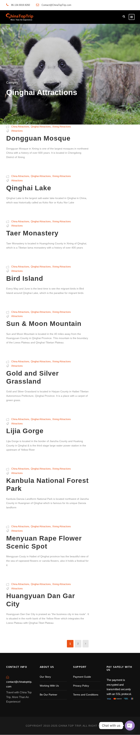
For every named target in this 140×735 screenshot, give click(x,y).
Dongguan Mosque (38, 138)
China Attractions (20, 126)
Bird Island (24, 278)
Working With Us (49, 685)
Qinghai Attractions (41, 126)
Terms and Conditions (85, 694)
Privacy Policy (81, 685)
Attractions (17, 130)
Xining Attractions (61, 126)
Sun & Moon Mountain (43, 323)
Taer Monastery (32, 233)
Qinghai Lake (28, 188)
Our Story (45, 676)
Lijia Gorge (25, 431)
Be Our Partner (48, 694)
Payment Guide (82, 676)
